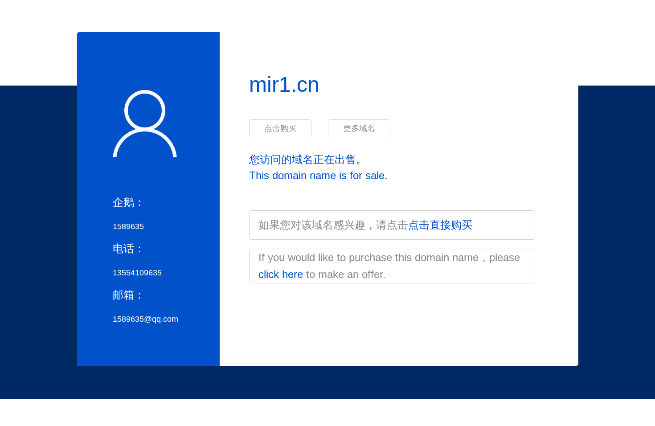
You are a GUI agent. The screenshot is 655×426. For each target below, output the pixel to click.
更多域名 (359, 128)
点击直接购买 (440, 225)
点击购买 (280, 128)
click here (280, 274)
